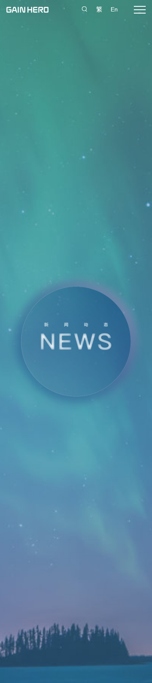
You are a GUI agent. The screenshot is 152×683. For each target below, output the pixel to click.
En (114, 9)
